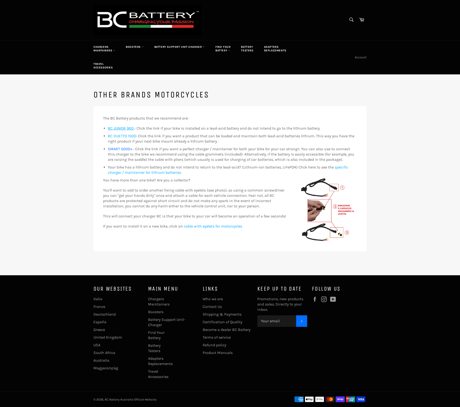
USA (96, 345)
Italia (97, 299)
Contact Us (212, 306)
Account (361, 57)
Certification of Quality (222, 322)
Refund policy (214, 345)
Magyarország (105, 368)
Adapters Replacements (275, 48)
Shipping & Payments (222, 314)
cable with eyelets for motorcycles (213, 226)
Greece (99, 329)
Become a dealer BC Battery (226, 329)
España (99, 322)
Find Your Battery (222, 48)
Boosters (133, 46)
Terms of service (217, 337)
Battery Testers (247, 48)
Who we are (213, 299)
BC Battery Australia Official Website (130, 399)
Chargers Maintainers (103, 48)
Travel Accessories (103, 65)
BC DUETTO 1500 (122, 136)
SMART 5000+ (120, 149)
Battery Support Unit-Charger (178, 46)
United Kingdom (107, 337)
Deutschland (104, 314)
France (99, 306)
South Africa (104, 352)
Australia (101, 360)
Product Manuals (218, 352)
